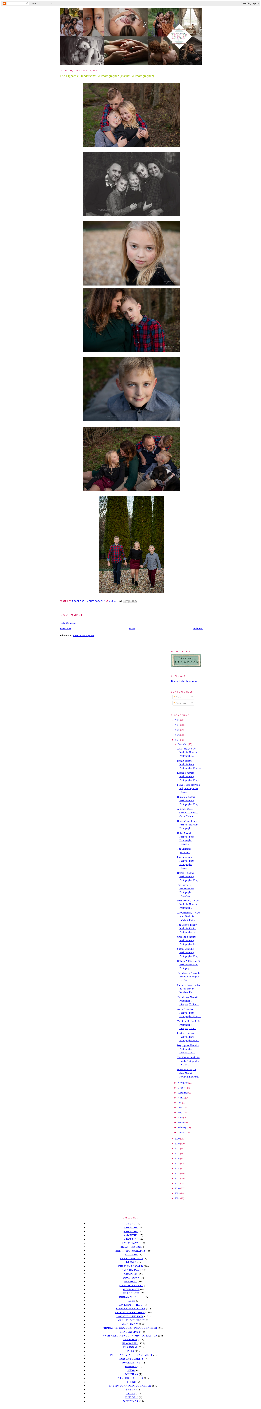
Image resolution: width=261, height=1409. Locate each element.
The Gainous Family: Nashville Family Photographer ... (187, 928)
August (181, 1097)
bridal (131, 1262)
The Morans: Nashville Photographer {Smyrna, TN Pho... (188, 1000)
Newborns (130, 1343)
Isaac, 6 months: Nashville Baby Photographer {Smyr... (189, 764)
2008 (177, 1198)
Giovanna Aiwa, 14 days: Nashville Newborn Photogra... (188, 1073)
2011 (177, 1183)
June (180, 1107)
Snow (131, 1370)
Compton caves (131, 1270)
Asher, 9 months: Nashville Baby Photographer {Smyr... (189, 1012)
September (183, 1092)
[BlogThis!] (127, 601)
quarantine (131, 1362)
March (181, 1122)
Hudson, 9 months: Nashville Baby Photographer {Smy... (188, 800)
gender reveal (131, 1285)
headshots (131, 1293)
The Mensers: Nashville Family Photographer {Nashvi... (188, 976)
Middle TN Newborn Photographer (130, 1327)
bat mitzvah (131, 1242)
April (180, 1117)
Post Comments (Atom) (84, 635)
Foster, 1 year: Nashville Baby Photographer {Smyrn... (188, 788)
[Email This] (124, 601)
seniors (131, 1366)
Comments (180, 703)
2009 (177, 1193)
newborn (130, 1339)
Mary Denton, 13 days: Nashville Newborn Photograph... (188, 904)
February (182, 1127)
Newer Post (65, 628)
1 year (131, 1223)
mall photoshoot (131, 1320)
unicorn (131, 1397)
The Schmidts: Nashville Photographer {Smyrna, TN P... (189, 1024)
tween (130, 1389)
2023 (177, 729)
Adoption (131, 1239)
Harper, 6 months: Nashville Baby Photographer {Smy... (188, 876)
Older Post (198, 628)
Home (132, 628)
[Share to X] (129, 601)
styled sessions (130, 1377)
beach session (131, 1246)
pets (130, 1350)
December (183, 744)
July (180, 1102)
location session (129, 1316)
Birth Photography (130, 1250)
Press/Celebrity (131, 1358)
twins (130, 1393)
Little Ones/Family (130, 1312)
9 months (131, 1235)
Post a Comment (67, 622)
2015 (177, 1163)
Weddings (130, 1401)
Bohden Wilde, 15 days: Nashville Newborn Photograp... (188, 964)
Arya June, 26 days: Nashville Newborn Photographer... (187, 752)
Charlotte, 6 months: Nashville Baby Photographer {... (187, 940)
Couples (130, 1273)
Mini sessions (130, 1331)
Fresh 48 (130, 1281)
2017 (177, 1153)
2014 (177, 1168)
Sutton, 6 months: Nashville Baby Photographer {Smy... (188, 952)
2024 (177, 724)
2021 (177, 739)
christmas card (130, 1266)
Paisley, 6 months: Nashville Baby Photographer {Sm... (188, 1037)
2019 (177, 1143)
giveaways (131, 1289)
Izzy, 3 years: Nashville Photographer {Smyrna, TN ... (188, 1049)
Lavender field (131, 1304)
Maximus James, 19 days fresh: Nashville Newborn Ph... (189, 988)
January (182, 1132)
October (182, 1087)
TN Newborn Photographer (130, 1385)
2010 (177, 1188)
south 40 (131, 1374)
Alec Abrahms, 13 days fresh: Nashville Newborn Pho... (188, 916)
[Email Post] (120, 601)
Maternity (130, 1323)
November (183, 1082)
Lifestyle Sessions (130, 1308)
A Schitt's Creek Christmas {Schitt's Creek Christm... (187, 812)
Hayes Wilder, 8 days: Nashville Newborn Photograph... (187, 824)
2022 (177, 734)
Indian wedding (131, 1297)
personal (130, 1347)
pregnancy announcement (131, 1354)
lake (131, 1300)
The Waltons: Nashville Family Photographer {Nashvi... (188, 1061)
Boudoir (131, 1254)
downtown (131, 1277)
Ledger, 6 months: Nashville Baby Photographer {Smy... (188, 776)
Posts (177, 697)
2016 (177, 1158)
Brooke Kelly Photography (184, 680)
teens (131, 1381)
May (180, 1112)
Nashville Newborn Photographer (130, 1335)
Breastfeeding (131, 1258)
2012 (177, 1178)
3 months (131, 1227)
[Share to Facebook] (132, 601)
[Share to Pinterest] (135, 601)
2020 (177, 1138)
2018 (177, 1148)
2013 (177, 1173)
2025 (177, 719)
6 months (131, 1231)
